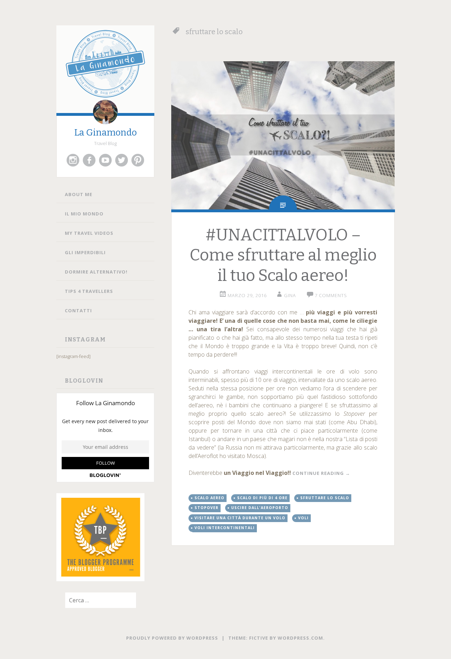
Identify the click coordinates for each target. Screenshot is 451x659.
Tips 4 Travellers (89, 291)
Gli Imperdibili (85, 252)
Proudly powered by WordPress (172, 638)
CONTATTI (78, 310)
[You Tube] (105, 160)
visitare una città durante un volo (239, 517)
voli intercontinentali (224, 527)
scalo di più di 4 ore (262, 497)
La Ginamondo (105, 132)
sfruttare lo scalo (324, 497)
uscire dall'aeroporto (259, 507)
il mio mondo (84, 214)
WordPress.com (300, 638)
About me (78, 194)
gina (290, 295)
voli (303, 517)
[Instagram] (73, 160)
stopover (206, 507)
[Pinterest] (137, 160)
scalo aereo (209, 497)
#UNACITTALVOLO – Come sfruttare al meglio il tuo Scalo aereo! (283, 255)
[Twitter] (121, 160)
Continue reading (321, 473)
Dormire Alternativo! (96, 272)
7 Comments (331, 295)
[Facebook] (89, 160)
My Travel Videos (89, 233)
